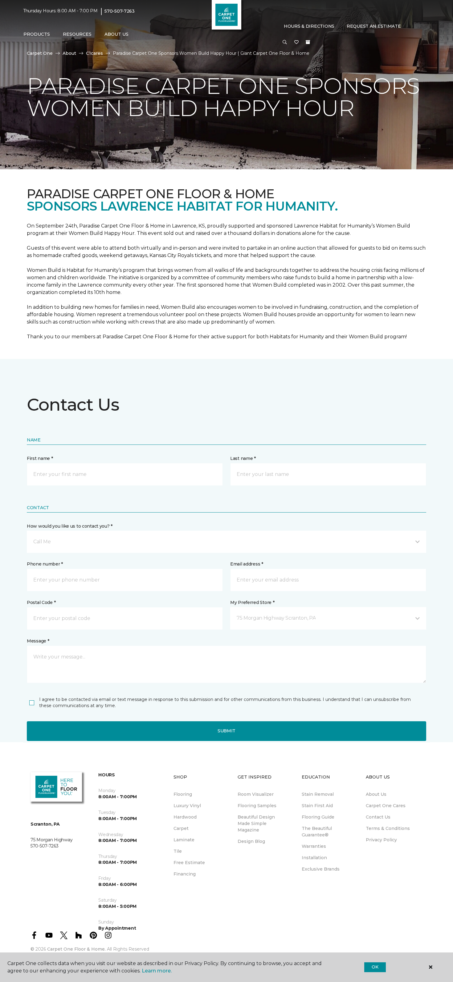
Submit (226, 731)
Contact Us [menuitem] (378, 817)
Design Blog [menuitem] (251, 841)
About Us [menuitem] (376, 794)
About (69, 53)
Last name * (243, 458)
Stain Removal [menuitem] (318, 794)
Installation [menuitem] (314, 857)
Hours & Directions (309, 26)
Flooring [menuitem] (182, 794)
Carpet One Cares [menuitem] (386, 805)
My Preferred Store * (252, 602)
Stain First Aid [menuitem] (317, 805)
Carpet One (40, 53)
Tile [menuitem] (177, 851)
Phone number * (45, 564)
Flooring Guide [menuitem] (318, 817)
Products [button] (36, 34)
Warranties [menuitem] (314, 846)
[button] (285, 42)
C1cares (94, 53)
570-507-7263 (119, 11)
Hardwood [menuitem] (185, 817)
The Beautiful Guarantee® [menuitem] (317, 832)
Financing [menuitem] (184, 874)
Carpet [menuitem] (181, 828)
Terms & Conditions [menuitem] (388, 828)
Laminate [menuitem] (183, 840)
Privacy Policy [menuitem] (381, 840)
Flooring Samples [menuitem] (257, 805)
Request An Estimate (374, 26)
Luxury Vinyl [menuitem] (187, 805)
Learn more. (157, 971)
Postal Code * (41, 602)
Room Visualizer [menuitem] (256, 794)
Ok (375, 967)
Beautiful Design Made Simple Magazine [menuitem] (256, 823)
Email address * (246, 564)
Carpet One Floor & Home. (76, 949)
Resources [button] (77, 34)
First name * (40, 458)
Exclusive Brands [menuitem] (321, 869)
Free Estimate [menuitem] (189, 862)
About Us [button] (116, 34)
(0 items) (308, 42)
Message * (38, 641)
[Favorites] (296, 42)
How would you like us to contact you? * (69, 526)
